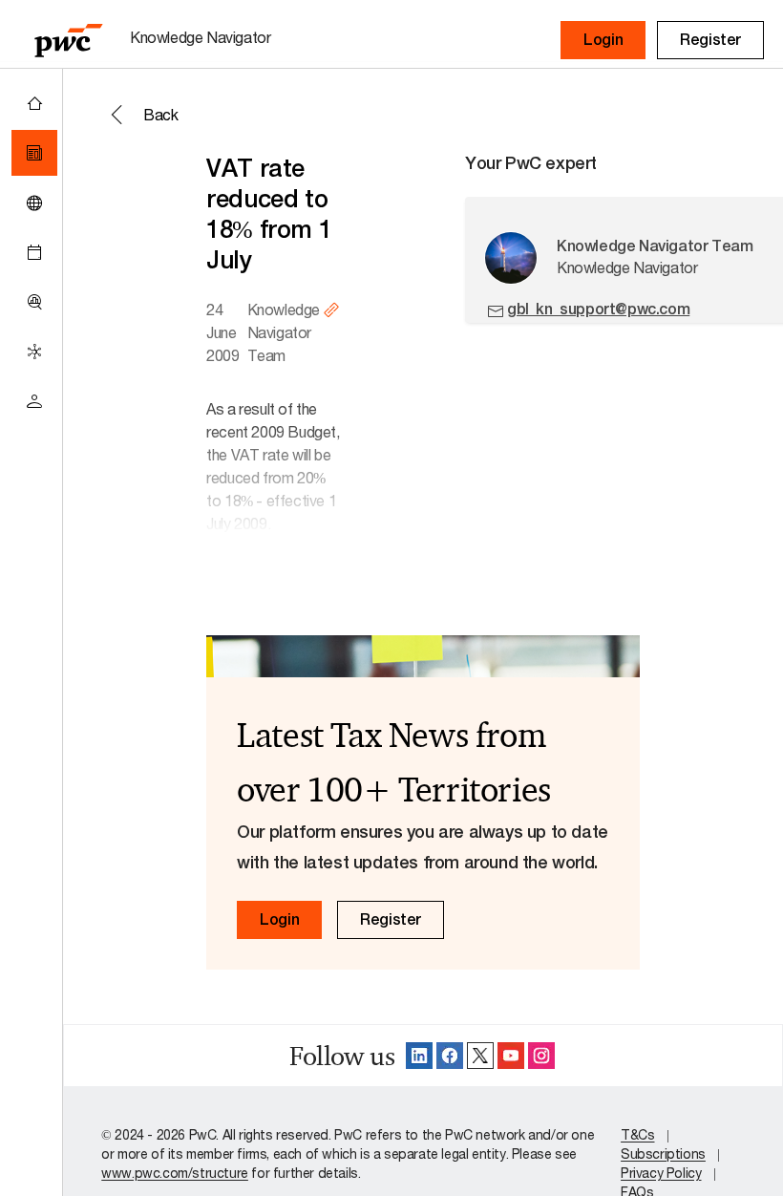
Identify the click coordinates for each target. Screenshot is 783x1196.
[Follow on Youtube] (510, 1055)
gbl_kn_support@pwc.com (598, 309)
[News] (34, 153)
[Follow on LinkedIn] (419, 1055)
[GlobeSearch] (34, 202)
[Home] (34, 103)
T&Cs (637, 1134)
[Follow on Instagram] (541, 1055)
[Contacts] (34, 401)
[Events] (34, 252)
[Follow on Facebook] (449, 1055)
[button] (603, 40)
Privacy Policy (661, 1172)
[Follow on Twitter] (480, 1055)
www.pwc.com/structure (174, 1172)
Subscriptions (663, 1153)
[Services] (34, 351)
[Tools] (34, 302)
